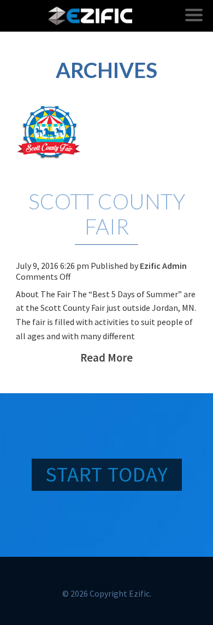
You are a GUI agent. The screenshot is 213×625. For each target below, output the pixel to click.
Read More (106, 358)
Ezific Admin (163, 265)
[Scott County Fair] (106, 130)
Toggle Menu (194, 15)
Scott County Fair (106, 214)
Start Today (106, 474)
